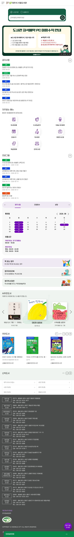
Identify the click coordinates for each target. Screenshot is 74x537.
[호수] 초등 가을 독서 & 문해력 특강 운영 (14, 76)
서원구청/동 (7, 387)
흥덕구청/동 (41, 387)
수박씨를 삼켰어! (59, 322)
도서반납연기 (37, 125)
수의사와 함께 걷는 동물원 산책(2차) (13, 163)
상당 (56, 205)
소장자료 (15, 12)
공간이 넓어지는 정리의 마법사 (11, 187)
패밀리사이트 (42, 392)
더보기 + (70, 333)
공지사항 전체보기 (70, 60)
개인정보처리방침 (7, 510)
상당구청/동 (41, 382)
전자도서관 (37, 149)
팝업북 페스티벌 (7, 196)
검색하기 (62, 17)
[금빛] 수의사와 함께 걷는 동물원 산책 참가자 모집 (17, 67)
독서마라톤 (14, 125)
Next (67, 54)
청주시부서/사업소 (9, 382)
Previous (61, 54)
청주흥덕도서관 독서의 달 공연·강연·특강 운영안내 (17, 92)
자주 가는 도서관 (68, 526)
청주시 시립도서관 (40, 3)
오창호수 (37, 205)
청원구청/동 (7, 392)
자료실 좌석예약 (60, 125)
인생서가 (13, 137)
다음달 (67, 214)
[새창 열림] (7, 523)
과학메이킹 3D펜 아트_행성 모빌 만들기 (14, 171)
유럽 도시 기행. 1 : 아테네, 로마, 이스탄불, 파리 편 (14, 322)
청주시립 (18, 205)
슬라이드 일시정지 (69, 54)
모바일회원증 (10, 534)
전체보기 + (70, 156)
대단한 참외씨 (37, 323)
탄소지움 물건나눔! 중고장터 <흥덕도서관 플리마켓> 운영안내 (21, 84)
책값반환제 (14, 149)
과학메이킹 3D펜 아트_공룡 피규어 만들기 (15, 179)
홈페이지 (26, 12)
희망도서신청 (60, 137)
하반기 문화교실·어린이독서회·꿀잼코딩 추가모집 (17, 100)
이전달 (58, 214)
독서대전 (37, 137)
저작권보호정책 (6, 513)
